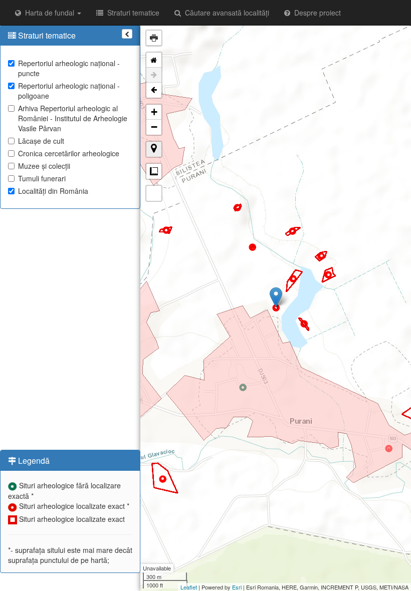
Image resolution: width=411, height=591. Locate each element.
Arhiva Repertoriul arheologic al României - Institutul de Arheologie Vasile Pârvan (72, 118)
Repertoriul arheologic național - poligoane (69, 91)
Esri (237, 587)
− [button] (154, 127)
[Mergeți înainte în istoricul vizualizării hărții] (153, 75)
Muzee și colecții (44, 166)
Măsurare (153, 171)
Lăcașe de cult (41, 141)
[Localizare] (153, 149)
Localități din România (53, 191)
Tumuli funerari (42, 178)
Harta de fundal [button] (48, 13)
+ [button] (154, 112)
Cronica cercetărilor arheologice (68, 153)
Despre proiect (315, 13)
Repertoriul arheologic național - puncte (69, 68)
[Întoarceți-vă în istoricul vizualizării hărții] (153, 90)
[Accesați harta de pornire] (153, 60)
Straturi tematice (131, 13)
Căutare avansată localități (225, 13)
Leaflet (188, 587)
